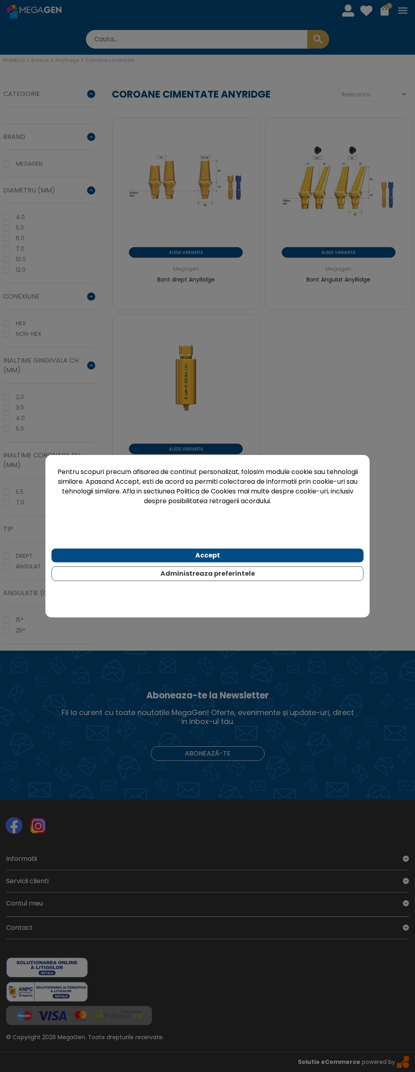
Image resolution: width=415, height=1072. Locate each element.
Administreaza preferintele (207, 573)
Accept (207, 555)
